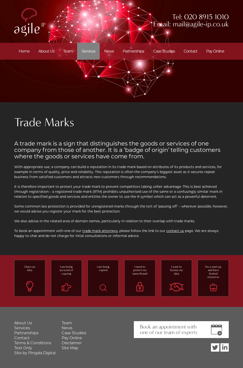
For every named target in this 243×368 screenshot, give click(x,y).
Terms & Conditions (32, 343)
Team (68, 51)
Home (24, 51)
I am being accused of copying (66, 270)
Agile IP (29, 22)
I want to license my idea (176, 270)
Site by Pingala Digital (35, 353)
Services (88, 51)
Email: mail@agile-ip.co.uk (191, 24)
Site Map (70, 348)
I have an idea (29, 268)
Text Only (23, 348)
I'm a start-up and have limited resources (213, 272)
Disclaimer (72, 343)
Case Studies (164, 51)
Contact (190, 51)
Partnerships (133, 51)
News (109, 51)
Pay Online (215, 51)
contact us (175, 231)
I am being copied (103, 268)
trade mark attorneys (100, 231)
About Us (46, 51)
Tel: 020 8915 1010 (200, 17)
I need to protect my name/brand (139, 270)
